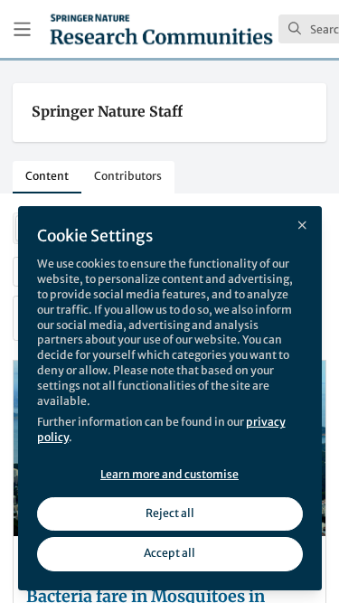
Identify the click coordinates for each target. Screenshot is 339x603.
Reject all (170, 513)
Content (47, 176)
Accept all (169, 553)
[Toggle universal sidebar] (22, 29)
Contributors (128, 176)
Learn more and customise (169, 474)
